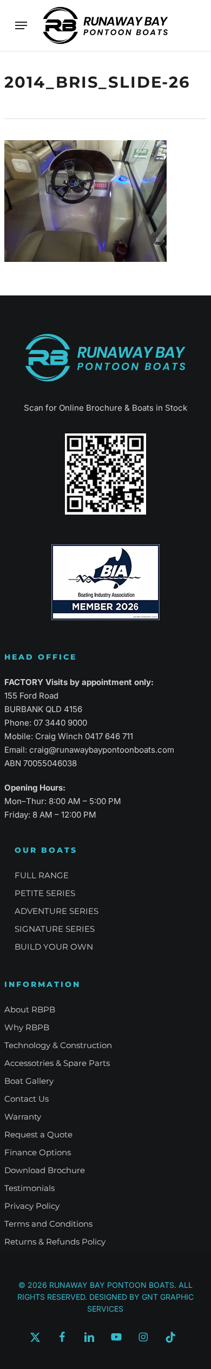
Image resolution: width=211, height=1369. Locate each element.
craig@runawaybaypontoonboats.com (101, 750)
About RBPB (29, 1009)
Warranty (22, 1116)
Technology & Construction (58, 1045)
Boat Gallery (29, 1081)
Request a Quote (38, 1134)
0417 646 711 (109, 736)
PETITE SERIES (45, 893)
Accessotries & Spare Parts (57, 1063)
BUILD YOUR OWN (54, 947)
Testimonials (29, 1188)
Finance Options (37, 1152)
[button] (21, 25)
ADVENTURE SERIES (56, 911)
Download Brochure (44, 1170)
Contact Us (26, 1099)
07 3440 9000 (60, 723)
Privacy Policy (32, 1206)
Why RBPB (26, 1027)
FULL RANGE (42, 875)
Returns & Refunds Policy (55, 1241)
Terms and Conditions (48, 1224)
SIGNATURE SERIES (55, 929)
